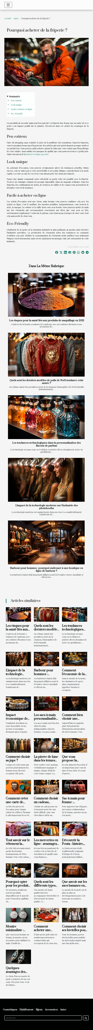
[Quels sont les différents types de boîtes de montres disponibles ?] (46, 870)
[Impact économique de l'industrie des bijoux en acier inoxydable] (18, 703)
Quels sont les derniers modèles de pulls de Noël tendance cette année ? (46, 382)
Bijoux (39, 1009)
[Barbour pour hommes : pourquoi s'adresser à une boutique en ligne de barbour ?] (46, 542)
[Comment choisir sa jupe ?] (18, 745)
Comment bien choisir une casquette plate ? (73, 718)
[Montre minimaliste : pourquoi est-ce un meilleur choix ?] (18, 915)
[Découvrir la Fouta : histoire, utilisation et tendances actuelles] (74, 828)
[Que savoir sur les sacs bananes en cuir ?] (74, 870)
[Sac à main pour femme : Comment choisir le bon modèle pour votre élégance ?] (74, 787)
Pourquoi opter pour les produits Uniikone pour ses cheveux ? (18, 887)
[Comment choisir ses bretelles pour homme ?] (74, 915)
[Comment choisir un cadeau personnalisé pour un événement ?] (46, 787)
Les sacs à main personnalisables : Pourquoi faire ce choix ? (46, 720)
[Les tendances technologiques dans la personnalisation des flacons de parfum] (46, 417)
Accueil (7, 18)
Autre (16, 18)
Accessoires (51, 1009)
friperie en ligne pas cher (37, 154)
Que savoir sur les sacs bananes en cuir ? (74, 885)
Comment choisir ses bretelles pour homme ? (74, 930)
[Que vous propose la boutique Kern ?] (74, 745)
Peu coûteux (16, 100)
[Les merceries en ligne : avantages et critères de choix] (46, 828)
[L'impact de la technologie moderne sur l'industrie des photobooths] (46, 480)
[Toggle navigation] (8, 5)
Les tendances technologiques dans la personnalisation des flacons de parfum (46, 444)
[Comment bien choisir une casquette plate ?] (74, 703)
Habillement (26, 1009)
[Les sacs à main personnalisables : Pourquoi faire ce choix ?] (46, 703)
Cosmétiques (10, 1009)
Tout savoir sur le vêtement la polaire (18, 844)
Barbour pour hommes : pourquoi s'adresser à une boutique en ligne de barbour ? (46, 569)
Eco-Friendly (17, 113)
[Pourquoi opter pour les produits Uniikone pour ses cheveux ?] (18, 870)
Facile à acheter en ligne (21, 109)
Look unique (16, 105)
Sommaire (14, 96)
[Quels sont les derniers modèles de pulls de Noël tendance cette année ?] (46, 355)
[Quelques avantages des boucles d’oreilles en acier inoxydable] (18, 956)
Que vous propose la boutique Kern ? (73, 760)
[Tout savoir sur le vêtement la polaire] (18, 828)
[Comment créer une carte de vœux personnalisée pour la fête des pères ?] (18, 787)
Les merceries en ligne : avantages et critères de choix (46, 845)
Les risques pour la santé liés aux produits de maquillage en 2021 (46, 320)
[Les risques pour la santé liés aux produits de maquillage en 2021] (46, 295)
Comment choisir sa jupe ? (18, 758)
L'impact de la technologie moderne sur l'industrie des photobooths (46, 507)
